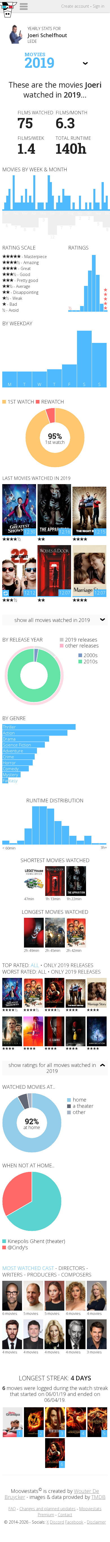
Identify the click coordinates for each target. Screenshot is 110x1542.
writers (12, 1274)
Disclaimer (96, 1522)
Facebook (74, 1522)
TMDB (98, 1497)
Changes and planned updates (47, 1508)
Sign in (98, 6)
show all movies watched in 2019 (52, 620)
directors (71, 1268)
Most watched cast (28, 1268)
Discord (57, 1522)
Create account (75, 6)
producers (42, 1274)
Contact (65, 1514)
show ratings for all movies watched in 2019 (52, 1068)
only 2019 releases (68, 965)
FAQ (12, 1508)
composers (76, 1274)
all (35, 965)
